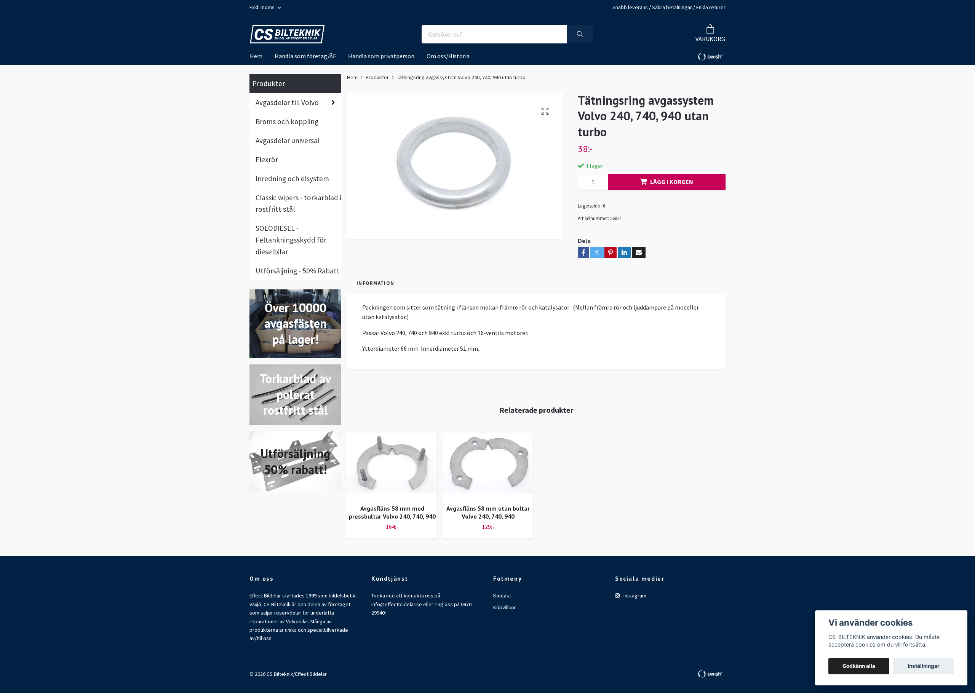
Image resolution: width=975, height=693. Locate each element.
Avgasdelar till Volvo (287, 102)
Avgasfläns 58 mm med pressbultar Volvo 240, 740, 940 (392, 512)
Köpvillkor (504, 607)
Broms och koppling (287, 121)
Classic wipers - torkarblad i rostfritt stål (298, 203)
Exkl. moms (262, 7)
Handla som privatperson (381, 56)
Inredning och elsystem (292, 178)
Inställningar (924, 666)
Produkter (269, 83)
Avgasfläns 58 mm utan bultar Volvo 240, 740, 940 (488, 512)
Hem (256, 56)
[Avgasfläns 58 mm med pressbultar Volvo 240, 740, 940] (392, 465)
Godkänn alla (858, 666)
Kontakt (502, 595)
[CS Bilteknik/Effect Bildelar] (287, 34)
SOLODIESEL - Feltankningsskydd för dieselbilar (291, 240)
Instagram (634, 595)
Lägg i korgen (671, 181)
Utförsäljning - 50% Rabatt (298, 270)
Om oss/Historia (448, 56)
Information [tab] (375, 283)
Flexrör (267, 159)
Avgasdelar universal (288, 140)
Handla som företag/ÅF (305, 56)
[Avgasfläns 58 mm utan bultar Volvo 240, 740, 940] (488, 465)
